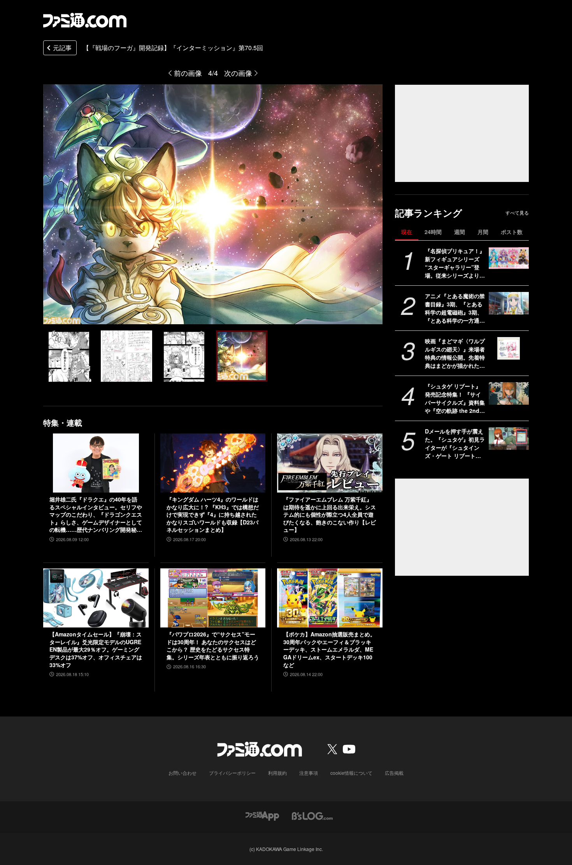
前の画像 (188, 73)
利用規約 (277, 772)
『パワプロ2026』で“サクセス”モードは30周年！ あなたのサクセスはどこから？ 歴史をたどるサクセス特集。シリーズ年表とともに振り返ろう (213, 646)
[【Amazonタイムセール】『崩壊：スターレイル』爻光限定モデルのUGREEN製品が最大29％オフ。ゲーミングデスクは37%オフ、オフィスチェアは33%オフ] (96, 597)
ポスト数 (512, 232)
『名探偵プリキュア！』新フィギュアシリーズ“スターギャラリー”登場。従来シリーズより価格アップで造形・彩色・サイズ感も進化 (455, 263)
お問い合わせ (182, 772)
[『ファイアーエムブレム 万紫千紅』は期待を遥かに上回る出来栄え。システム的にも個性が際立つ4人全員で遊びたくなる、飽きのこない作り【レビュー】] (330, 463)
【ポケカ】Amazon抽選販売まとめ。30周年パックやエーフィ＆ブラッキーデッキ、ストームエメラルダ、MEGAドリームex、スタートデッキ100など (329, 649)
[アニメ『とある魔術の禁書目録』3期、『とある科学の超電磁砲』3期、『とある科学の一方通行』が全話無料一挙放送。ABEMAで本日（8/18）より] (509, 303)
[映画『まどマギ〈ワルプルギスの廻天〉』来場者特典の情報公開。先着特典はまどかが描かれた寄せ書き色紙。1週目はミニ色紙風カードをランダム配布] (509, 348)
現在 (406, 232)
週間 (459, 232)
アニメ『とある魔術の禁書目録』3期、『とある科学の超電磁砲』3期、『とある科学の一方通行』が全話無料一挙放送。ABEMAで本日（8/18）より (455, 308)
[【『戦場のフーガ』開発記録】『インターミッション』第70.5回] (69, 356)
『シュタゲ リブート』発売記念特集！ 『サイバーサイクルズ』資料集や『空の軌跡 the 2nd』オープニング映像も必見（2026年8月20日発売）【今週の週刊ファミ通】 (455, 398)
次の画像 (238, 73)
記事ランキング (428, 212)
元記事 (62, 47)
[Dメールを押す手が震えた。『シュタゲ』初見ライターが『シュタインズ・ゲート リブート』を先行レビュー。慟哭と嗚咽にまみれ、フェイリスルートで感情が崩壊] (509, 438)
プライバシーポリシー (232, 772)
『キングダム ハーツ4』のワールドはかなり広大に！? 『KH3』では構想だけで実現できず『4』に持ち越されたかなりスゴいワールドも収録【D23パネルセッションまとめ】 (213, 514)
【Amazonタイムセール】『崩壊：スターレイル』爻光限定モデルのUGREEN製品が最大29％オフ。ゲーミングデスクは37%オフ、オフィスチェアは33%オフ (95, 649)
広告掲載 (394, 772)
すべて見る (517, 212)
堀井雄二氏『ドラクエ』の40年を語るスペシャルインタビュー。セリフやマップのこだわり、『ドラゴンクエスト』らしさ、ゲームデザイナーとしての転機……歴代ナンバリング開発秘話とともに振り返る (95, 515)
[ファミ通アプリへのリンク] (262, 815)
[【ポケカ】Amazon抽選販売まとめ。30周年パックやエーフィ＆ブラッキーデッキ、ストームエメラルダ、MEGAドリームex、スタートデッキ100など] (330, 597)
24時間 (433, 232)
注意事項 (308, 772)
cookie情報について (351, 772)
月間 (482, 232)
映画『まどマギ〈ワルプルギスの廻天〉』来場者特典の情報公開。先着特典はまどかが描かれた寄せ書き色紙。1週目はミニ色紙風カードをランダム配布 (455, 353)
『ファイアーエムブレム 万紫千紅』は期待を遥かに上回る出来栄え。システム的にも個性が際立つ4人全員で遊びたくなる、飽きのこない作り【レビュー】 (329, 514)
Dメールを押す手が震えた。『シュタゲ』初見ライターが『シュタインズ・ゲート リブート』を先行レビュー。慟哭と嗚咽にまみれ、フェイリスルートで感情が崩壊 (455, 443)
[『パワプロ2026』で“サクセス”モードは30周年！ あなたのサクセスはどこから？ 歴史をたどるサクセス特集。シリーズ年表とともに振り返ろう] (213, 597)
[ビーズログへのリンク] (312, 815)
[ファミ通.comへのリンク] (84, 20)
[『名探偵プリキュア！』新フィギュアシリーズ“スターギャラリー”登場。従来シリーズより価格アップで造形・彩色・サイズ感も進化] (509, 258)
